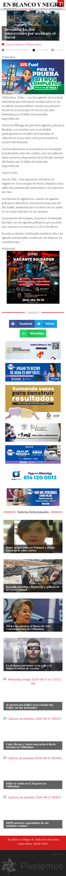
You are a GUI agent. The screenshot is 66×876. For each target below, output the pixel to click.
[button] (22, 324)
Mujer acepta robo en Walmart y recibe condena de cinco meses (30, 549)
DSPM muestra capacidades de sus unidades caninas (27, 824)
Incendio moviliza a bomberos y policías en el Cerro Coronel (32, 588)
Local (9, 44)
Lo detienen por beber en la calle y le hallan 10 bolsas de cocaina (29, 667)
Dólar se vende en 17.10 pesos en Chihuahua (26, 784)
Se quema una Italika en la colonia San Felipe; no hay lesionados (29, 706)
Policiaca (19, 44)
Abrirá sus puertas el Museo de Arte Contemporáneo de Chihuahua (28, 627)
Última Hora (34, 44)
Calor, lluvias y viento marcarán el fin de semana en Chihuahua (31, 745)
